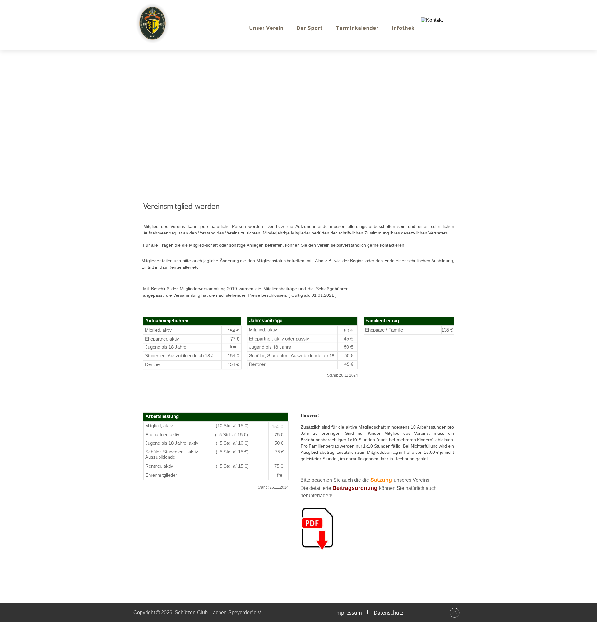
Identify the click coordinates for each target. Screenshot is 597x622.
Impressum (348, 612)
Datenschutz (388, 612)
